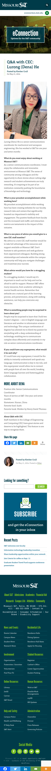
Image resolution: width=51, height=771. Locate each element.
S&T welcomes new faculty (14, 546)
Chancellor (31, 717)
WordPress (25, 763)
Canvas (7, 696)
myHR (29, 698)
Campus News (9, 637)
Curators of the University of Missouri (28, 761)
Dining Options (33, 637)
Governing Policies (34, 729)
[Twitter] (14, 443)
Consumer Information (31, 612)
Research (10, 601)
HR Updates (32, 702)
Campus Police (10, 717)
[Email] (28, 443)
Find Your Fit (9, 673)
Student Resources (35, 654)
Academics (30, 595)
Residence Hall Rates (35, 642)
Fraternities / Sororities (13, 664)
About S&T (8, 595)
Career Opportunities (35, 669)
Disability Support (30, 615)
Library (7, 687)
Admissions (19, 595)
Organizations (9, 660)
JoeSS (6, 691)
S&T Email (8, 700)
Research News (10, 646)
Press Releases (33, 725)
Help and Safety (10, 711)
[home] (20, 5)
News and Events (11, 627)
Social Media (25, 744)
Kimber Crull (22, 71)
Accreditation (10, 612)
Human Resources (34, 682)
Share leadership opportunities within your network (24, 554)
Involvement (9, 654)
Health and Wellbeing (12, 721)
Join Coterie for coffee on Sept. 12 (17, 558)
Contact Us (37, 609)
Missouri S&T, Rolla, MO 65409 (19, 606)
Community (40, 601)
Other (39, 463)
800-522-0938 (22, 609)
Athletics (30, 601)
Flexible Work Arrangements (33, 692)
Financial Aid (41, 595)
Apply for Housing (34, 646)
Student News (9, 642)
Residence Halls (33, 633)
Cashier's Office (33, 664)
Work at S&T (32, 687)
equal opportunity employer (33, 758)
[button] (47, 5)
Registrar (31, 660)
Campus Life (20, 601)
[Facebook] (7, 443)
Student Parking (33, 673)
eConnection (25, 33)
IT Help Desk (9, 725)
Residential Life (34, 627)
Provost (30, 721)
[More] (34, 443)
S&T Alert (7, 729)
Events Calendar (10, 633)
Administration (33, 711)
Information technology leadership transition (22, 550)
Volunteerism (9, 669)
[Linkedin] (21, 443)
